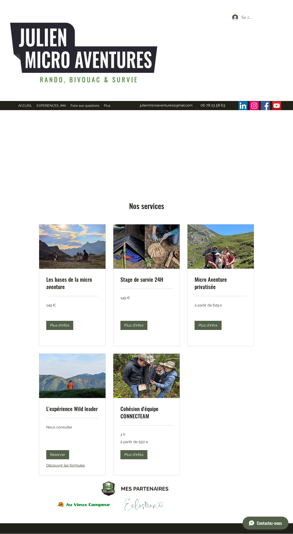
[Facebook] (265, 105)
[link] (72, 283)
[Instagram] (254, 105)
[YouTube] (276, 105)
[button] (59, 325)
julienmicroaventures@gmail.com (166, 105)
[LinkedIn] (243, 105)
